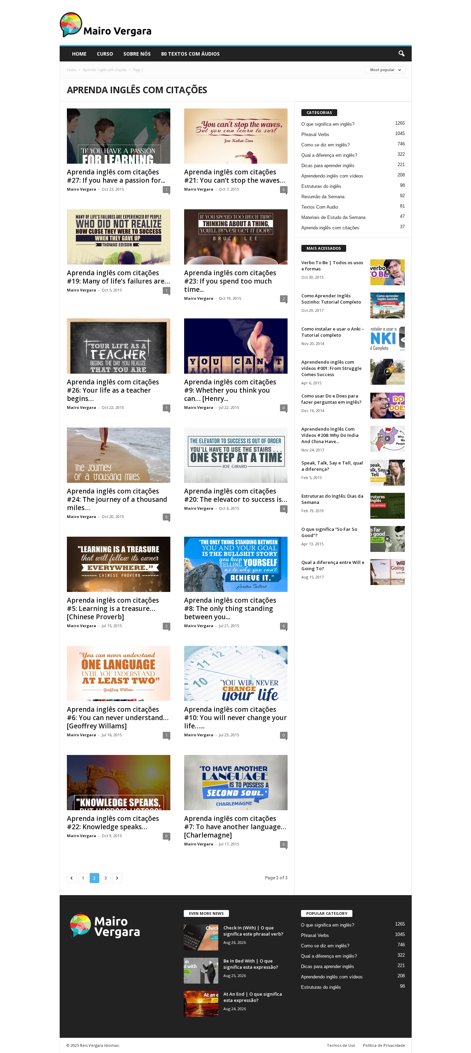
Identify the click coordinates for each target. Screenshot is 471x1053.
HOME (79, 53)
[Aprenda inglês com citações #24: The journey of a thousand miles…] (118, 455)
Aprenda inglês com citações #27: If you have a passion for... (116, 176)
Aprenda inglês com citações (105, 69)
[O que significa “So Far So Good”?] (387, 539)
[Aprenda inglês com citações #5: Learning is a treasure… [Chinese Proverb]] (118, 564)
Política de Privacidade (384, 1045)
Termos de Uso (341, 1045)
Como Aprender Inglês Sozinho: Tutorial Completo (331, 299)
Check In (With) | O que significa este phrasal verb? (253, 931)
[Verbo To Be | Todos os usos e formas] (387, 272)
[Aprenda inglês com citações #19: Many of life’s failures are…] (118, 237)
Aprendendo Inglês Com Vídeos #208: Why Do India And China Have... (330, 435)
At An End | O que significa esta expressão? (252, 997)
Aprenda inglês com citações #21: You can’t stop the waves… (234, 176)
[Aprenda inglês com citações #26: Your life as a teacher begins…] (118, 346)
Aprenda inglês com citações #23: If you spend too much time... (230, 281)
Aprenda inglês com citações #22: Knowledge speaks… (113, 822)
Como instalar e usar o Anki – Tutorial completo (332, 332)
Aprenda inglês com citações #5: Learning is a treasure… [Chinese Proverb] (113, 608)
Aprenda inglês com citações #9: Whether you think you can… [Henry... (230, 390)
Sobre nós (137, 53)
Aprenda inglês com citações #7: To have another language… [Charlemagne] (235, 827)
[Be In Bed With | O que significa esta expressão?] (201, 971)
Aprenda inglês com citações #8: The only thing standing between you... (230, 608)
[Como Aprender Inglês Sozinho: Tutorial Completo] (387, 305)
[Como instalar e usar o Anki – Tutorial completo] (387, 339)
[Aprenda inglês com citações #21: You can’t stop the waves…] (236, 136)
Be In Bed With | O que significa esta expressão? (250, 964)
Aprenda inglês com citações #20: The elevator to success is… (235, 495)
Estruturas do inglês (321, 186)
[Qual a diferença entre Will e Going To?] (387, 572)
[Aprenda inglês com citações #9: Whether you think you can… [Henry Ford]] (236, 346)
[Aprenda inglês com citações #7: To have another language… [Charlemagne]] (236, 782)
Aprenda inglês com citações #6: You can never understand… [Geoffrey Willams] (118, 717)
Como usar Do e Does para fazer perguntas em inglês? (331, 399)
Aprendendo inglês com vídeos (332, 176)
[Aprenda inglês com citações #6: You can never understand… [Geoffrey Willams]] (118, 673)
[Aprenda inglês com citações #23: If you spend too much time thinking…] (236, 237)
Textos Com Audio (319, 207)
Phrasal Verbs (315, 134)
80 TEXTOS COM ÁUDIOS (190, 53)
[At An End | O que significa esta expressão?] (201, 1004)
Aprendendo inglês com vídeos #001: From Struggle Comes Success (331, 368)
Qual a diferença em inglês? (329, 155)
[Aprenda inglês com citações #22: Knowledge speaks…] (118, 782)
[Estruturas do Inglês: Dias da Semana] (387, 506)
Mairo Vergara (81, 189)
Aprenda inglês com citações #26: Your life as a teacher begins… (113, 390)
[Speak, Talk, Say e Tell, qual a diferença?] (387, 473)
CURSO (105, 53)
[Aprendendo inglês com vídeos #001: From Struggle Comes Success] (387, 372)
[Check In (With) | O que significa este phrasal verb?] (201, 937)
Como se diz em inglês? (325, 144)
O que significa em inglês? (327, 124)
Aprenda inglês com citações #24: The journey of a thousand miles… (117, 499)
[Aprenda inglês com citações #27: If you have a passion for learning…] (118, 136)
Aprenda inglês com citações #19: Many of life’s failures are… (118, 277)
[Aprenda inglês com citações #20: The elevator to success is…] (236, 455)
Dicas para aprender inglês (327, 165)
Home (71, 69)
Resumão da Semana (322, 196)
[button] (401, 53)
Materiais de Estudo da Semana (333, 217)
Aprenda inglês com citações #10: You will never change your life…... (235, 717)
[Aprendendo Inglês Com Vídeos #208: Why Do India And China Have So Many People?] (387, 439)
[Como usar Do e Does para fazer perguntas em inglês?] (387, 406)
